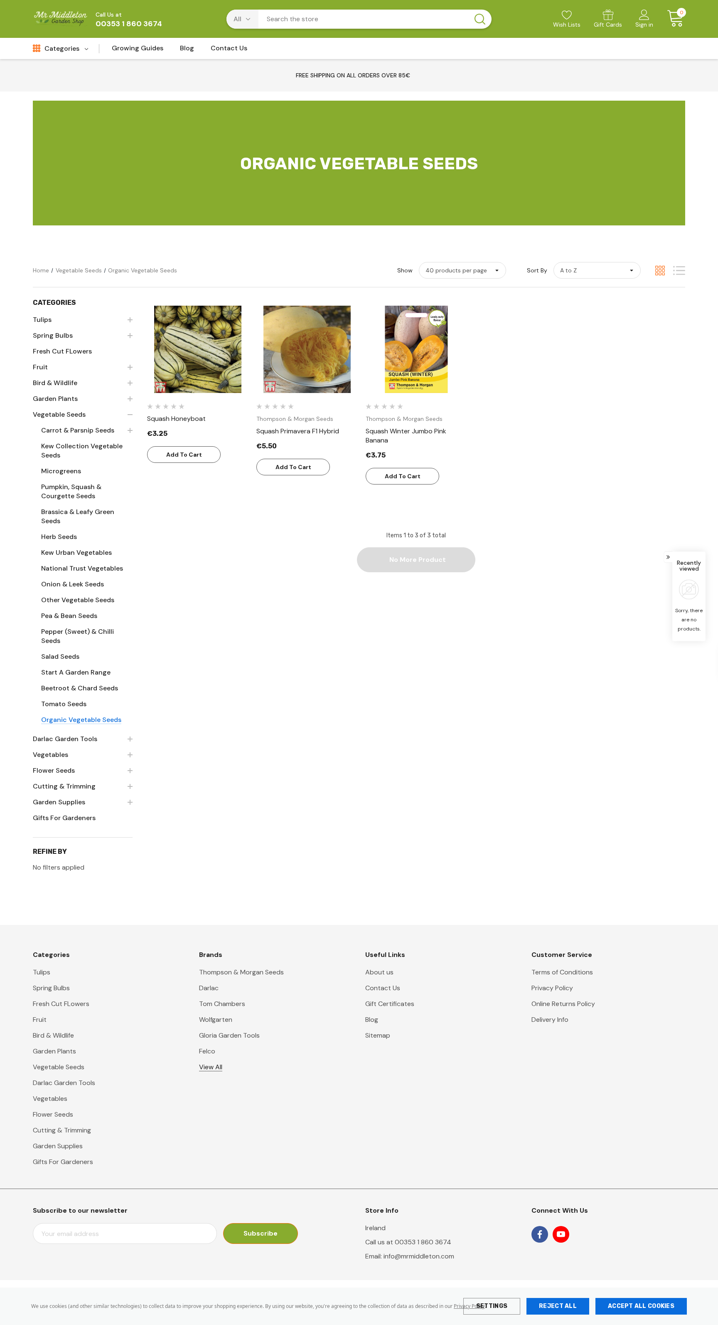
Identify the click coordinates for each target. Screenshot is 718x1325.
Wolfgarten (215, 1019)
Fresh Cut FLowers (61, 1003)
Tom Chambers (222, 1003)
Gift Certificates (389, 1003)
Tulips (41, 972)
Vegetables (50, 1098)
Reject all (558, 1306)
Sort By (537, 270)
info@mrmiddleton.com (419, 1256)
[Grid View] (660, 270)
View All (210, 1067)
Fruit (40, 1019)
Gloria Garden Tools (229, 1035)
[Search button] (480, 19)
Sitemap (377, 1035)
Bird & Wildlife (53, 1035)
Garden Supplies (58, 1146)
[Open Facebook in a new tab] (539, 1234)
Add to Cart (184, 454)
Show (405, 270)
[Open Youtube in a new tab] (561, 1234)
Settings (491, 1306)
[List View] (679, 271)
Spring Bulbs (51, 988)
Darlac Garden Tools (64, 1082)
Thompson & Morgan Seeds (241, 972)
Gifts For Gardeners (63, 1161)
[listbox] (597, 270)
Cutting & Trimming (62, 1130)
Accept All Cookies (641, 1306)
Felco (207, 1051)
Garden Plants (54, 1051)
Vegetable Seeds (58, 1067)
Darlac (209, 988)
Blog (371, 1019)
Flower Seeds (53, 1114)
